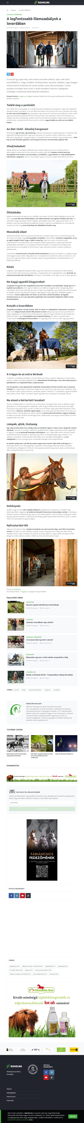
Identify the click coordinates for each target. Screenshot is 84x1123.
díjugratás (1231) (15, 966)
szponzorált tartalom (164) (43, 970)
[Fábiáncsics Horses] (48, 1050)
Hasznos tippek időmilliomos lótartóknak (42, 605)
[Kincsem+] (74, 1050)
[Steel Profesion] (35, 1050)
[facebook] (11, 895)
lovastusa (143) (53, 974)
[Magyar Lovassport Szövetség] (10, 1050)
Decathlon (57, 690)
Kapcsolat (10, 1100)
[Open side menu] (8, 3)
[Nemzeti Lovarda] (22, 1050)
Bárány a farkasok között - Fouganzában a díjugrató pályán (49, 675)
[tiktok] (28, 895)
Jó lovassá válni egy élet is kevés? (39, 640)
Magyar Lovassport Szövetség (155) (20, 974)
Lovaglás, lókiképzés (14, 14)
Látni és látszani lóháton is (64, 754)
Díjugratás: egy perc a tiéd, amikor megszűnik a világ (47, 657)
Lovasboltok (31, 672)
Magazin (13, 10)
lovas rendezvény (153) (40, 974)
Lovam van (30, 602)
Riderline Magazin (13, 28)
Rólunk (9, 1089)
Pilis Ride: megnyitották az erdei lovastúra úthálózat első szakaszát (42, 755)
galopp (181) (28, 970)
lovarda (16, 690)
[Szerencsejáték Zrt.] (61, 1050)
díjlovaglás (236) (62, 966)
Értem (72, 1116)
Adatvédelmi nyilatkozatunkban (18, 1120)
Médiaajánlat (11, 1093)
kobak (24, 690)
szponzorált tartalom (35, 690)
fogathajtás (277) (50, 966)
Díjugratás (30, 654)
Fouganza (22, 96)
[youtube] (22, 895)
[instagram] (16, 895)
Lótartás (29, 619)
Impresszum (11, 1096)
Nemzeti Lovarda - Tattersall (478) (32, 966)
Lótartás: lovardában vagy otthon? (39, 622)
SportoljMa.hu (16, 589)
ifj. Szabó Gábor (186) (16, 970)
